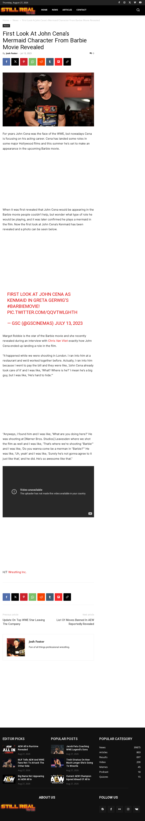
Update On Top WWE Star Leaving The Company (24, 622)
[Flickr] (119, 809)
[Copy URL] (67, 62)
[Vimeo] (135, 3)
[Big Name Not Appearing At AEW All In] (9, 779)
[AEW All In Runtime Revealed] (9, 749)
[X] (130, 3)
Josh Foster (12, 53)
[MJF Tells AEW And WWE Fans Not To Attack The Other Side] (9, 762)
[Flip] (58, 62)
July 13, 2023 (69, 323)
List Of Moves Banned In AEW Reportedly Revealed (75, 622)
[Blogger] (102, 809)
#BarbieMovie (23, 306)
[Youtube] (140, 3)
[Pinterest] (24, 62)
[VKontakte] (136, 809)
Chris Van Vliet (58, 340)
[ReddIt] (41, 62)
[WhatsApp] (32, 62)
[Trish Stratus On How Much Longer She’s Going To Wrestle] (57, 762)
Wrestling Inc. (17, 572)
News (16, 20)
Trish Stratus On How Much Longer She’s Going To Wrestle (79, 762)
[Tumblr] (50, 62)
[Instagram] (124, 3)
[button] (137, 9)
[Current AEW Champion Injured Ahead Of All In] (57, 779)
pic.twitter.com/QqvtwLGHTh (42, 312)
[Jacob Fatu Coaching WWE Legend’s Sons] (57, 749)
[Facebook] (119, 3)
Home (6, 20)
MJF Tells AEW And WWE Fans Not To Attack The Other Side (31, 762)
